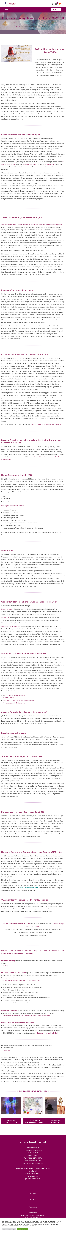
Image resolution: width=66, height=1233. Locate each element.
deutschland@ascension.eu (33, 1163)
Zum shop (4, 966)
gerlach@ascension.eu (33, 1179)
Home (18, 26)
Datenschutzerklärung (33, 1218)
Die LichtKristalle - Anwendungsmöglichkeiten (36, 1121)
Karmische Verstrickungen (11, 1121)
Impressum (33, 1213)
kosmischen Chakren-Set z (29, 888)
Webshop (56, 9)
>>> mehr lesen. (51, 1081)
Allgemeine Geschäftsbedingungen (33, 1215)
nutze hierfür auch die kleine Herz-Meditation (47, 425)
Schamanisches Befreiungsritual (14, 703)
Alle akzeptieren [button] (22, 1229)
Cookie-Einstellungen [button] (9, 1229)
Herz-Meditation (9, 698)
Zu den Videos (42, 1033)
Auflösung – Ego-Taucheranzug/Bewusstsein (18, 700)
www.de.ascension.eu (33, 1161)
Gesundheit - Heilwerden (55, 1121)
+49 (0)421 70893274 (34, 1158)
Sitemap (33, 1200)
